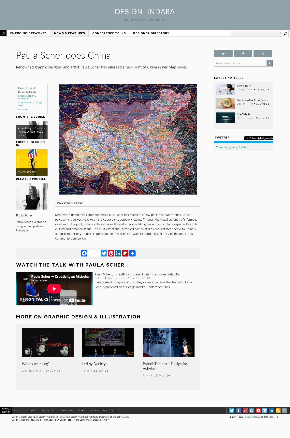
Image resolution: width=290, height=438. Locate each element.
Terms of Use (111, 410)
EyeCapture (244, 86)
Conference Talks (109, 33)
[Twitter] (104, 253)
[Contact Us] (284, 410)
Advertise (47, 410)
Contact (31, 410)
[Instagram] (251, 410)
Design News (31, 370)
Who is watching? (36, 363)
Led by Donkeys (94, 363)
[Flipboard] (125, 253)
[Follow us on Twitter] (223, 53)
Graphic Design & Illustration (27, 97)
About (18, 410)
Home (3, 33)
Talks (97, 278)
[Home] (145, 13)
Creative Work (25, 102)
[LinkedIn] (118, 253)
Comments (23, 109)
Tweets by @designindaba (231, 147)
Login (81, 410)
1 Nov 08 (31, 88)
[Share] (132, 253)
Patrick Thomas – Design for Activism (165, 366)
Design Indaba (251, 416)
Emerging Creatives (28, 33)
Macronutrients (26, 172)
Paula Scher (24, 215)
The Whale (243, 114)
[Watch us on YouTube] (258, 410)
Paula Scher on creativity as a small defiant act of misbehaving (137, 274)
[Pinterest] (111, 253)
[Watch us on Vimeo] (264, 410)
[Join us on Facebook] (243, 53)
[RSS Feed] (278, 410)
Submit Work (66, 410)
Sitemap (94, 410)
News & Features (69, 33)
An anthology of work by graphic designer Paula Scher (32, 131)
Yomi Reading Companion (252, 100)
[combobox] (256, 33)
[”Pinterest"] (263, 53)
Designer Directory (151, 33)
